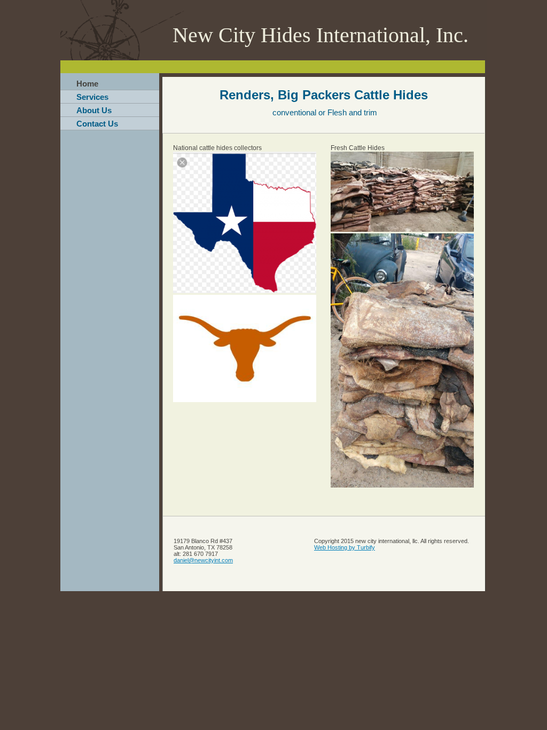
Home (87, 83)
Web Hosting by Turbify (344, 547)
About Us (94, 110)
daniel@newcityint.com (203, 560)
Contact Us (97, 123)
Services (92, 96)
